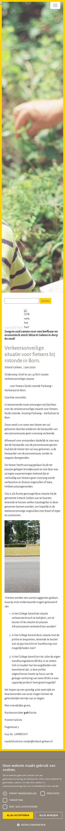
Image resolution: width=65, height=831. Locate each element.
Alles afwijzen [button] (48, 815)
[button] (32, 825)
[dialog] (32, 795)
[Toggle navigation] (55, 5)
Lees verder (52, 786)
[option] (32, 148)
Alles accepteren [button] (18, 815)
